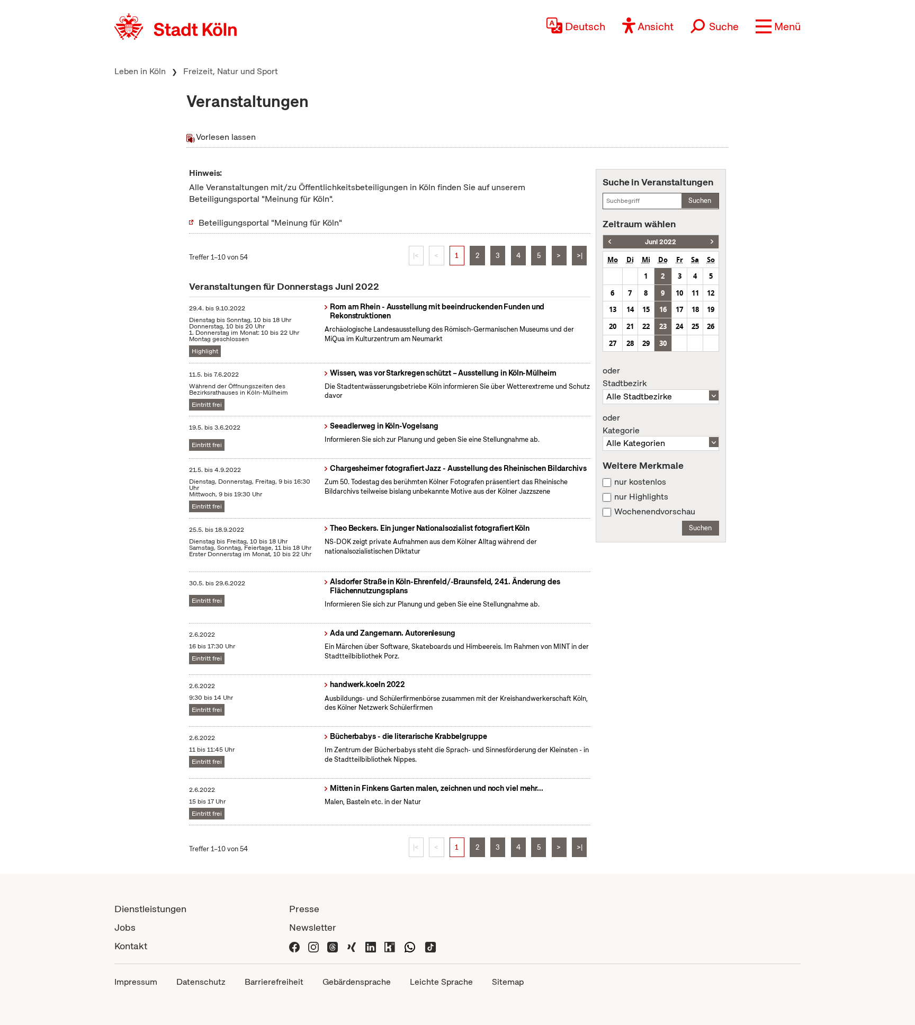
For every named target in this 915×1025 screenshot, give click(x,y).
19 (710, 309)
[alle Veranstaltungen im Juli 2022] (712, 241)
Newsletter (312, 927)
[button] (778, 26)
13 (612, 309)
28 (630, 343)
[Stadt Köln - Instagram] (313, 946)
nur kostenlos (640, 482)
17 (679, 309)
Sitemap (508, 981)
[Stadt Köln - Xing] (351, 946)
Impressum (135, 981)
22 (646, 326)
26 (710, 326)
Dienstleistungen (150, 909)
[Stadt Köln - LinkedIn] (370, 946)
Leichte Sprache (441, 981)
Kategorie (621, 424)
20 (612, 326)
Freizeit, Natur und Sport (230, 71)
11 (695, 293)
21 (630, 326)
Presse (304, 909)
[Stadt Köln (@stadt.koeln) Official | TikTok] (430, 946)
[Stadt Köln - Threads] (332, 946)
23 (663, 326)
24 (679, 326)
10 (679, 293)
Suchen (699, 200)
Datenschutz (201, 981)
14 (630, 309)
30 (663, 343)
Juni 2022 (660, 241)
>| (579, 255)
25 (695, 326)
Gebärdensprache (356, 981)
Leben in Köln (140, 71)
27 (612, 343)
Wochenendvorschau (654, 511)
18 (695, 309)
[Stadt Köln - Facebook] (294, 946)
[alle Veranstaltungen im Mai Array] (609, 241)
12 (710, 293)
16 (663, 309)
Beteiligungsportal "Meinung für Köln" (270, 222)
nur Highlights (641, 497)
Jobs (125, 927)
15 (646, 309)
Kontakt (130, 946)
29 (646, 343)
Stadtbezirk (625, 377)
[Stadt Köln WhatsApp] (409, 946)
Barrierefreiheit (274, 981)
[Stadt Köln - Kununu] (389, 946)
